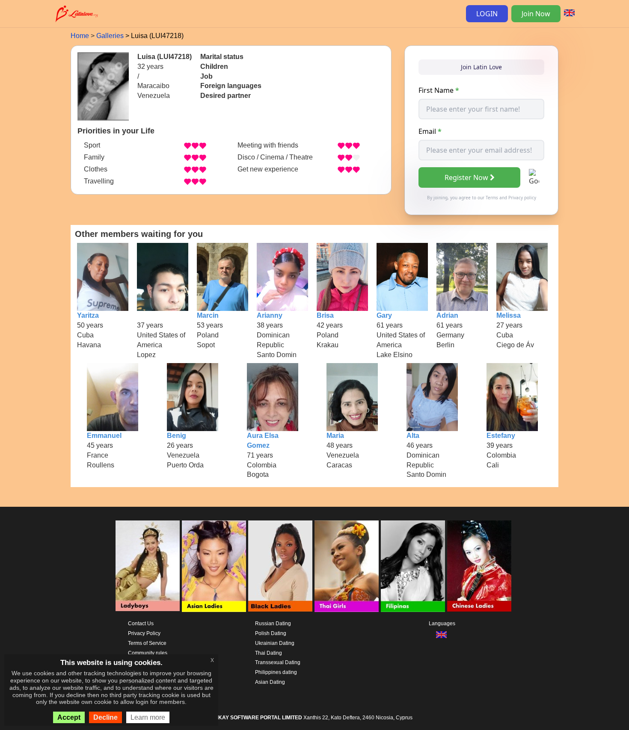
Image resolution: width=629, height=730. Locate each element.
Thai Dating (268, 653)
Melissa (508, 315)
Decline (105, 717)
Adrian (447, 315)
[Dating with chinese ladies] (479, 566)
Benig (176, 435)
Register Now (466, 177)
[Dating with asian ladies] (214, 566)
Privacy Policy (144, 633)
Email (430, 131)
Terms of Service (147, 643)
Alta (412, 435)
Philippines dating (276, 672)
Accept (68, 717)
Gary (384, 315)
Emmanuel (104, 435)
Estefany (501, 435)
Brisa (325, 315)
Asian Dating (270, 682)
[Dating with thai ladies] (346, 566)
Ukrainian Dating (274, 643)
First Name (438, 90)
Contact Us (141, 624)
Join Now (536, 13)
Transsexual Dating (277, 662)
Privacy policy (522, 198)
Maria (335, 435)
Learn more (148, 717)
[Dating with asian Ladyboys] (148, 566)
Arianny (269, 315)
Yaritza (88, 315)
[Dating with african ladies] (280, 566)
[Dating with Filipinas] (413, 566)
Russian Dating (273, 624)
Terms (492, 198)
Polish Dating (270, 633)
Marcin (208, 315)
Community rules (147, 653)
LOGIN (487, 13)
